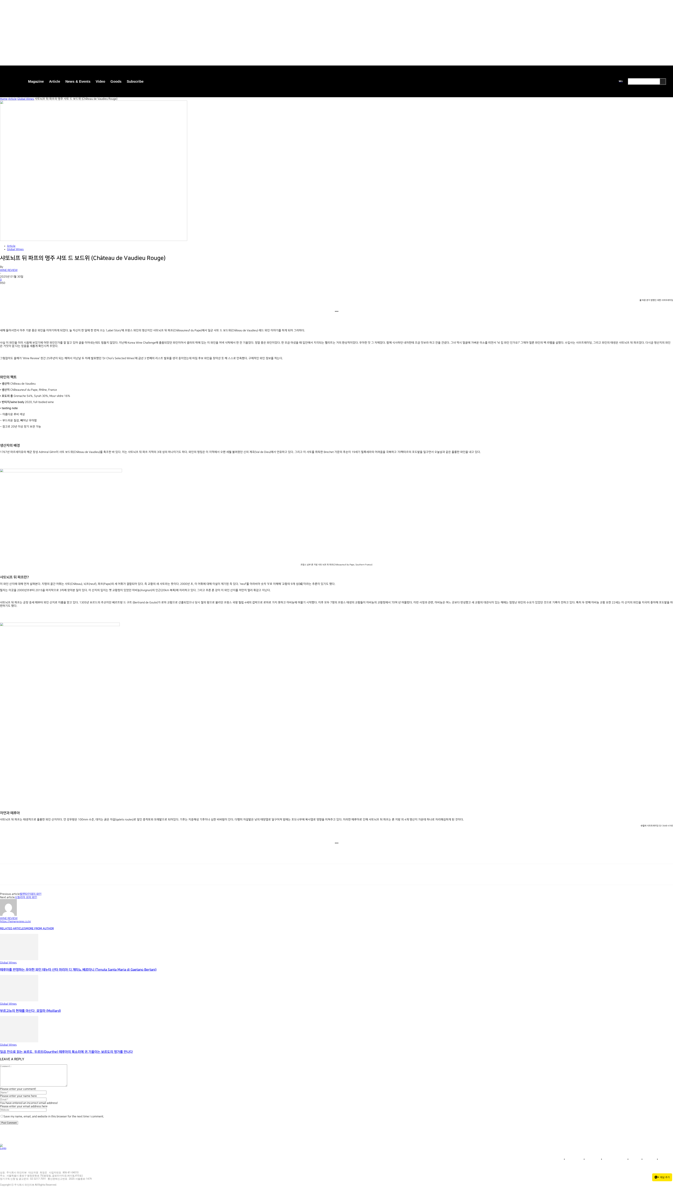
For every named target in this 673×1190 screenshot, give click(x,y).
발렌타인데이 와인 (31, 894)
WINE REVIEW (9, 270)
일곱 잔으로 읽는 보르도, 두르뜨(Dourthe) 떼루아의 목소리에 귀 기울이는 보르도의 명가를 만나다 (66, 1052)
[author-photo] (8, 915)
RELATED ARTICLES (13, 928)
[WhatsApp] (43, 288)
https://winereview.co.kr (15, 921)
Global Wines (25, 98)
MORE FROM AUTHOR (40, 928)
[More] (56, 288)
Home (4, 98)
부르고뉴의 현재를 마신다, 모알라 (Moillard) (30, 1011)
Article (12, 98)
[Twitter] (18, 288)
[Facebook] (6, 288)
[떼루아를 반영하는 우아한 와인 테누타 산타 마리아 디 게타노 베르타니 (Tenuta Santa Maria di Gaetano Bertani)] (19, 959)
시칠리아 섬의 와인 (26, 897)
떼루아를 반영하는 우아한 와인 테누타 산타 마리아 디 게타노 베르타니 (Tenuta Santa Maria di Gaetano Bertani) (78, 970)
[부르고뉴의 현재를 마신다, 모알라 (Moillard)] (19, 1000)
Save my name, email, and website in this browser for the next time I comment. (54, 1116)
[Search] (663, 81)
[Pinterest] (31, 288)
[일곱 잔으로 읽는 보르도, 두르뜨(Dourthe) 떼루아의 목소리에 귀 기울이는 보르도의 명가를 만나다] (19, 1041)
